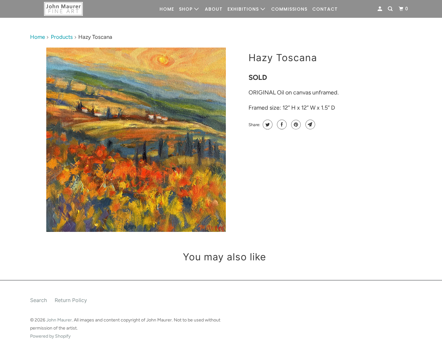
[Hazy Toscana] (136, 140)
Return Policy (71, 300)
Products (62, 37)
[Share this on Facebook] (281, 124)
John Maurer (59, 320)
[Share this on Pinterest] (295, 124)
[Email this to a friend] (309, 124)
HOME (167, 9)
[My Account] (380, 9)
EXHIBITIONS (243, 9)
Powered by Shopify (50, 336)
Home (37, 37)
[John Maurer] (63, 9)
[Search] (391, 9)
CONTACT (325, 9)
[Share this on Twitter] (266, 124)
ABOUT (214, 9)
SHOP (186, 9)
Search (38, 300)
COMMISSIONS (289, 9)
